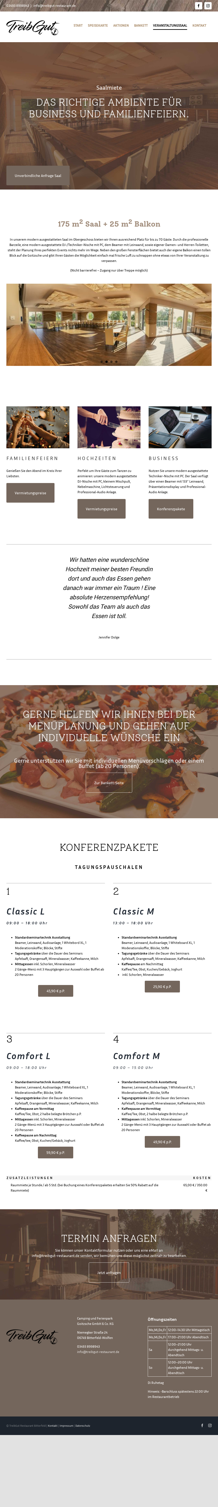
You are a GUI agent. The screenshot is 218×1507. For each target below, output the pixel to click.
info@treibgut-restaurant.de (54, 5)
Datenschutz (82, 1425)
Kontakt (52, 1425)
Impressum (66, 1425)
